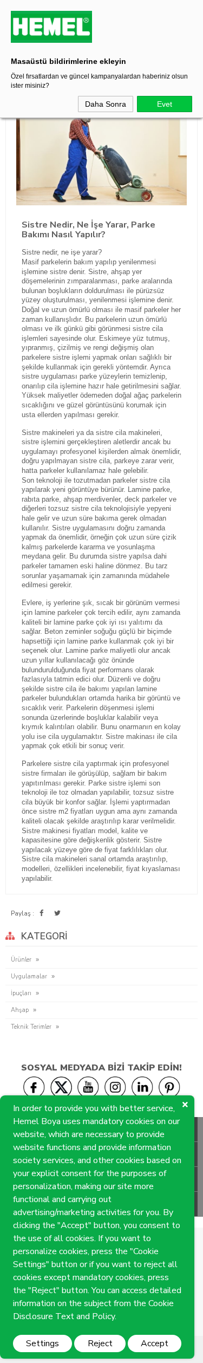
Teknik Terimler (31, 1027)
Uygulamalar (29, 976)
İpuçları (21, 993)
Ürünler (21, 960)
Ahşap (20, 1010)
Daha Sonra (105, 104)
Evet (164, 104)
